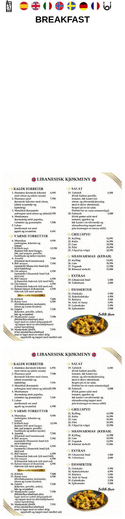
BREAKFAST (62, 19)
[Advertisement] (62, 96)
